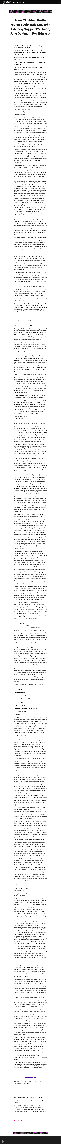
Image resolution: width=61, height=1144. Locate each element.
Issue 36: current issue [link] (34, 2)
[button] (59, 2)
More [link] (53, 2)
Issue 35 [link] (43, 2)
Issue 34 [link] (49, 2)
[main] (30, 27)
